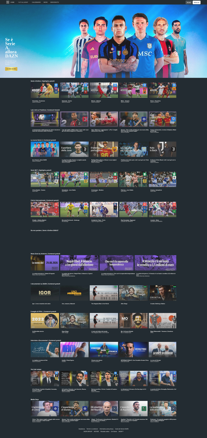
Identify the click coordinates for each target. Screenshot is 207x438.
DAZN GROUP (88, 431)
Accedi (189, 2)
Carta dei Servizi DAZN (121, 429)
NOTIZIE (96, 431)
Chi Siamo (114, 431)
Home (12, 2)
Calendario (36, 2)
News (46, 2)
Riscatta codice (105, 431)
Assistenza (82, 429)
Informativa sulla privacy (106, 429)
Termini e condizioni (92, 429)
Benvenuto (54, 2)
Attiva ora (196, 2)
